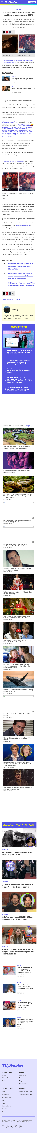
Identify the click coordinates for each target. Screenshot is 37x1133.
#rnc (29, 127)
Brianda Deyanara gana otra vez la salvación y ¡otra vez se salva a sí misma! (18, 370)
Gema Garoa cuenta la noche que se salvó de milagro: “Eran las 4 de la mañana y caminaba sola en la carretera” (18, 951)
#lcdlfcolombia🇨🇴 (25, 124)
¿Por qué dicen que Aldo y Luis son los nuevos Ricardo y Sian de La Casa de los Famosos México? (25, 1004)
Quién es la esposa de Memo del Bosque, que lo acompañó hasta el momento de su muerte (23, 79)
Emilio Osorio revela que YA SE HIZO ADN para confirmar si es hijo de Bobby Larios (17, 918)
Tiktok (18, 299)
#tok (4, 133)
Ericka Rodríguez (20, 976)
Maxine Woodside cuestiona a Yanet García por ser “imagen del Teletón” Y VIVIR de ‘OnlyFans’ (25, 1021)
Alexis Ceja (22, 27)
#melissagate (7, 127)
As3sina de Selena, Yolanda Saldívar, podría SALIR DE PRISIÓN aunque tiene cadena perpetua (25, 987)
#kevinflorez (13, 130)
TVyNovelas (19, 1010)
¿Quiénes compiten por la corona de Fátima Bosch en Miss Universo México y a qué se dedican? (19, 362)
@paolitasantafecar (10, 121)
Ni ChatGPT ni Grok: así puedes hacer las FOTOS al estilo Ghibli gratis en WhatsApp (23, 89)
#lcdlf (8, 133)
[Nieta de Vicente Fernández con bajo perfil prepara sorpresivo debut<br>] (19, 837)
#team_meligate (20, 127)
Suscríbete (32, 2)
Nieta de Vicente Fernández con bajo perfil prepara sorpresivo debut (17, 853)
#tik (30, 130)
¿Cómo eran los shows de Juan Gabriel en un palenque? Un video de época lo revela (17, 885)
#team (4, 130)
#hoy (14, 133)
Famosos (18, 9)
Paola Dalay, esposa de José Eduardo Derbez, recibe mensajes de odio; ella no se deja (19, 352)
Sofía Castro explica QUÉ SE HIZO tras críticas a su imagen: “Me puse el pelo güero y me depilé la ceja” (24, 970)
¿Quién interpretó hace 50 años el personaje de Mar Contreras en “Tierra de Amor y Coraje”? (19, 389)
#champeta (23, 130)
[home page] (10, 2)
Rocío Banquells (8, 299)
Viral (13, 86)
